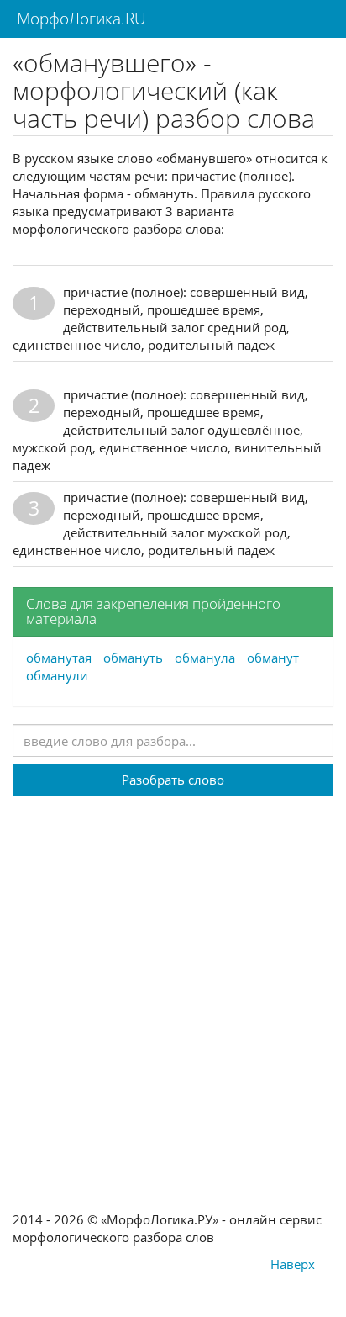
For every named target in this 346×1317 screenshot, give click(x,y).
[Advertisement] (173, 969)
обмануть (133, 657)
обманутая (59, 657)
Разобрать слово (173, 779)
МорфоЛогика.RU (79, 18)
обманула (205, 657)
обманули (57, 675)
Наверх (292, 1264)
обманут (273, 657)
